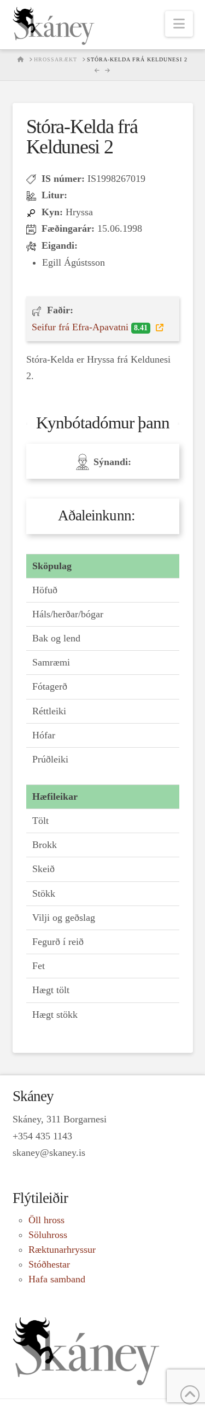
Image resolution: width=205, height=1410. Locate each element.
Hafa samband (56, 1279)
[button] (179, 24)
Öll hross (46, 1219)
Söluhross (47, 1234)
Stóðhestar (49, 1264)
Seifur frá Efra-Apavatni (90, 327)
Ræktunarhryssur (62, 1249)
